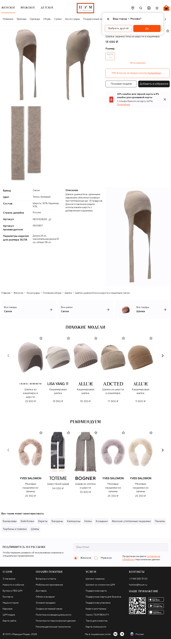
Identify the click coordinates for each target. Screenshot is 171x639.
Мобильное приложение (49, 585)
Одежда (35, 19)
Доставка (41, 591)
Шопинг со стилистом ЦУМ (100, 585)
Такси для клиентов (97, 621)
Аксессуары (72, 19)
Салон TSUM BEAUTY (97, 615)
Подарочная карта (96, 591)
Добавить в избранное (154, 84)
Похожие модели (121, 84)
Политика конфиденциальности (53, 615)
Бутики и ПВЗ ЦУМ (12, 591)
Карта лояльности (96, 627)
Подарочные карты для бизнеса (103, 597)
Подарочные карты (95, 19)
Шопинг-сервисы (95, 579)
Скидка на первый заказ (49, 609)
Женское (18, 293)
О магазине (9, 579)
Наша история (11, 603)
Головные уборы (52, 293)
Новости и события (13, 585)
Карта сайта (9, 621)
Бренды (21, 19)
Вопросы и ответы (46, 579)
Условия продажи (45, 603)
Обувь (47, 19)
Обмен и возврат (45, 597)
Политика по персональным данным (56, 621)
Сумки (58, 19)
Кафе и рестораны (96, 609)
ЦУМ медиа (9, 615)
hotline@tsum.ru (138, 585)
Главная (5, 293)
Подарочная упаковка (98, 603)
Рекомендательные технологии (53, 627)
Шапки (68, 293)
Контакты (8, 597)
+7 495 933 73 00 (138, 579)
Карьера (7, 609)
